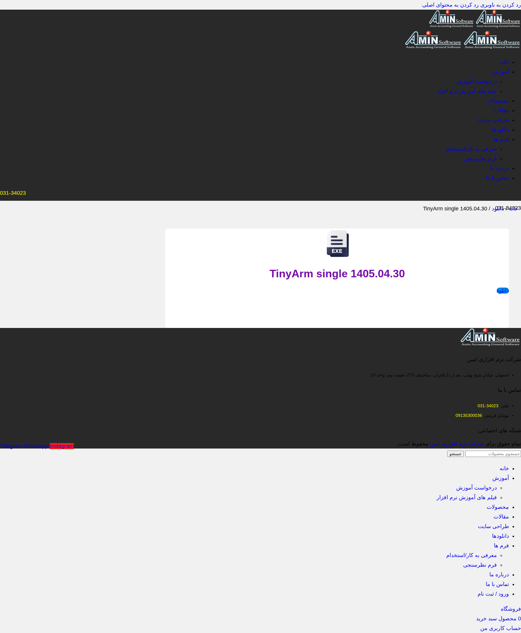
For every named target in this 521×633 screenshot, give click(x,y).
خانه (512, 209)
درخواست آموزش (476, 81)
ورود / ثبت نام (493, 594)
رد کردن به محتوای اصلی (450, 5)
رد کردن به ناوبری (500, 5)
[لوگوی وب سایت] (497, 26)
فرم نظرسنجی (480, 159)
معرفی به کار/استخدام (471, 149)
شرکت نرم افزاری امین (457, 444)
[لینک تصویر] (490, 344)
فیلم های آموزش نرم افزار (467, 91)
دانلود (497, 209)
